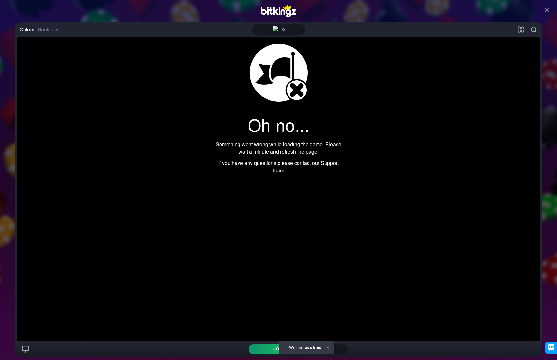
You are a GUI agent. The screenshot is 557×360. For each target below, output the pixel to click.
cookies (312, 347)
